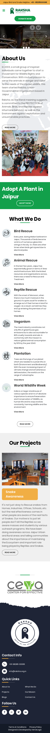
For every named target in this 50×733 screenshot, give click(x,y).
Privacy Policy (35, 727)
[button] (4, 36)
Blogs (4, 697)
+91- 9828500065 (39, 2)
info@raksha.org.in (17, 671)
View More (19, 254)
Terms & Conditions (17, 727)
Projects (5, 692)
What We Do (30, 686)
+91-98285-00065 (17, 664)
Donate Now (25, 18)
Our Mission (30, 692)
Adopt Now (25, 203)
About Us (6, 686)
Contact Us (30, 697)
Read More (10, 127)
